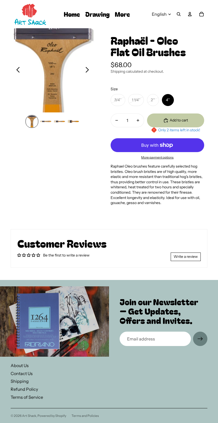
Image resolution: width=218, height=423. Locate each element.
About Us (20, 365)
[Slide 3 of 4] (59, 121)
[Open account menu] (190, 14)
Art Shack (29, 416)
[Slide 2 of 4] (46, 121)
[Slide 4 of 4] (73, 121)
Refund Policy (24, 389)
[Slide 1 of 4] (32, 121)
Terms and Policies (85, 416)
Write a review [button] (186, 256)
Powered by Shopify (51, 416)
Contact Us (22, 373)
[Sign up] (200, 339)
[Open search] (179, 14)
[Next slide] (89, 70)
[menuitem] (122, 14)
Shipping (20, 381)
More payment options (157, 157)
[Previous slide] (17, 70)
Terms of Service (27, 397)
